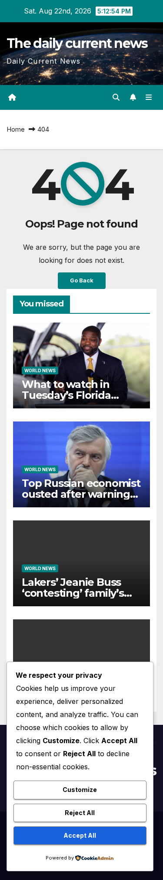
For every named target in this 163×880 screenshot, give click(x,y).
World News (40, 370)
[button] (116, 97)
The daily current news (77, 43)
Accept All (79, 835)
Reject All (80, 812)
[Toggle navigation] (148, 97)
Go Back (81, 280)
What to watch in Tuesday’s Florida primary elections (66, 395)
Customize (80, 789)
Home (16, 129)
